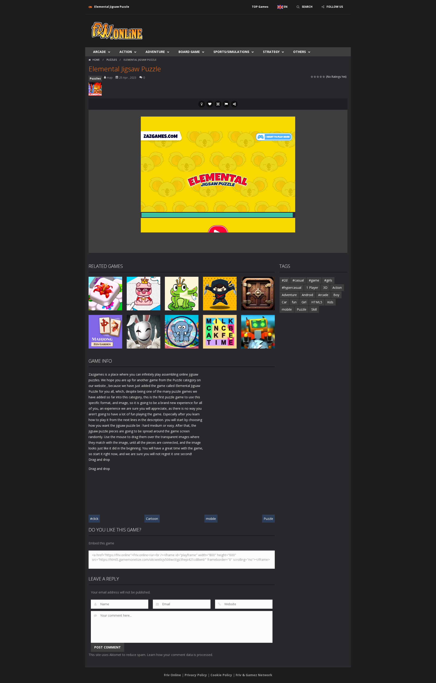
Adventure (155, 52)
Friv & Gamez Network (254, 675)
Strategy (271, 52)
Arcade (99, 52)
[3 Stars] (318, 76)
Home (96, 59)
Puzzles (112, 59)
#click (94, 518)
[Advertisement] (264, 27)
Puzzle (268, 518)
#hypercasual (291, 287)
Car (284, 302)
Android (307, 295)
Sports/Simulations (231, 52)
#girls (328, 280)
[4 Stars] (321, 76)
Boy (336, 295)
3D (325, 287)
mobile (211, 518)
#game (314, 280)
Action (125, 52)
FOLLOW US (335, 7)
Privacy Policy (196, 675)
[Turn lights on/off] (201, 104)
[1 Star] (312, 76)
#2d (284, 280)
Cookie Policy (221, 675)
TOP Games (260, 7)
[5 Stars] (323, 76)
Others (299, 52)
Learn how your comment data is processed (179, 655)
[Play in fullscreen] (218, 104)
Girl (304, 302)
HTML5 (316, 302)
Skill (314, 309)
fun (294, 302)
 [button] (226, 104)
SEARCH (307, 7)
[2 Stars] (315, 76)
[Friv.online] (117, 30)
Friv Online (172, 675)
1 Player (312, 287)
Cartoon (152, 518)
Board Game (189, 52)
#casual (298, 280)
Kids (330, 302)
